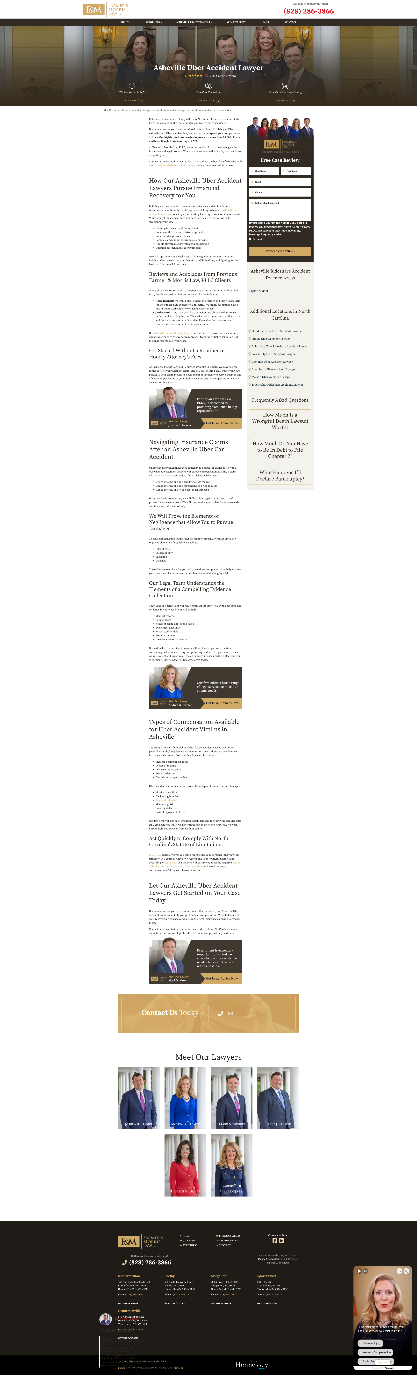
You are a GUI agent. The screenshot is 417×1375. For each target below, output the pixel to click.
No (203, 696)
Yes (213, 696)
